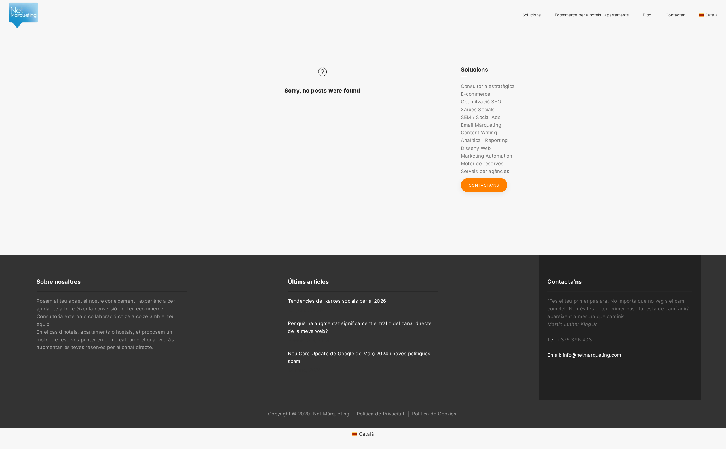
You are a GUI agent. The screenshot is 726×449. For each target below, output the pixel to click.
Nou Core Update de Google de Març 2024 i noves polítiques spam (359, 357)
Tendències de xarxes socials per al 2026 (337, 301)
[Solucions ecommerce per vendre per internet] (24, 15)
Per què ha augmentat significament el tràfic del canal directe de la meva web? (360, 327)
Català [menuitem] (366, 434)
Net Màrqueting (331, 414)
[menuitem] (363, 434)
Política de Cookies (434, 414)
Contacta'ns (484, 185)
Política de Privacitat (380, 414)
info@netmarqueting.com (592, 355)
